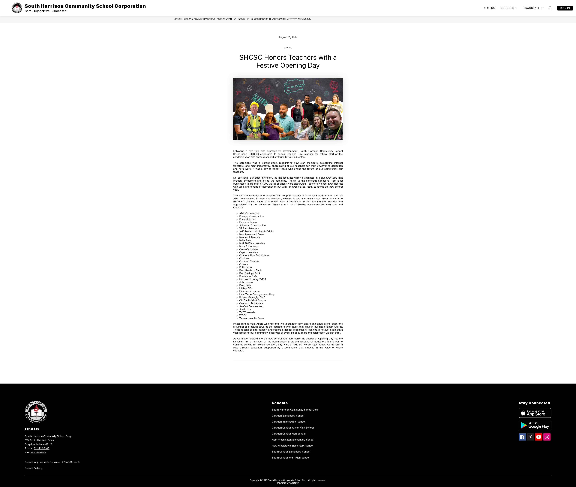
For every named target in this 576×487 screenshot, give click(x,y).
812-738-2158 (38, 452)
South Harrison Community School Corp (295, 409)
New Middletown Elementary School (292, 445)
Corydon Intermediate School (288, 421)
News (241, 19)
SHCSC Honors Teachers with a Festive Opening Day (281, 19)
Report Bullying (33, 468)
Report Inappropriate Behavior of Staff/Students (52, 462)
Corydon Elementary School (288, 415)
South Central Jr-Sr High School (290, 457)
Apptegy (294, 482)
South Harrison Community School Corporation (203, 19)
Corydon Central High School (289, 433)
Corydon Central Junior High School (293, 427)
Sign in (565, 8)
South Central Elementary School (291, 451)
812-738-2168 (41, 448)
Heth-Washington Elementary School (293, 439)
